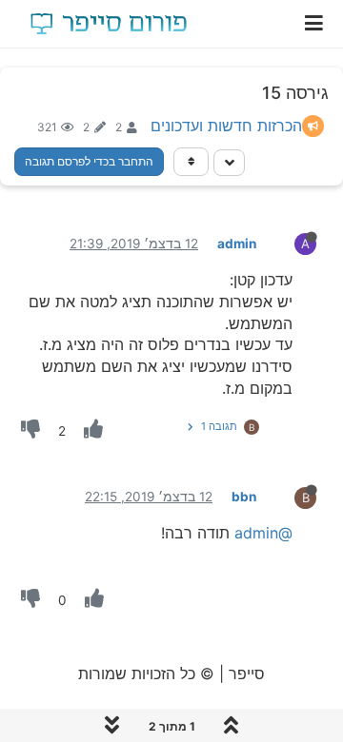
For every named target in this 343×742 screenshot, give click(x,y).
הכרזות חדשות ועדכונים (226, 125)
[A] (290, 242)
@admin (263, 532)
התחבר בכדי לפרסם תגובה (89, 161)
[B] (290, 495)
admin (236, 243)
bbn (244, 496)
